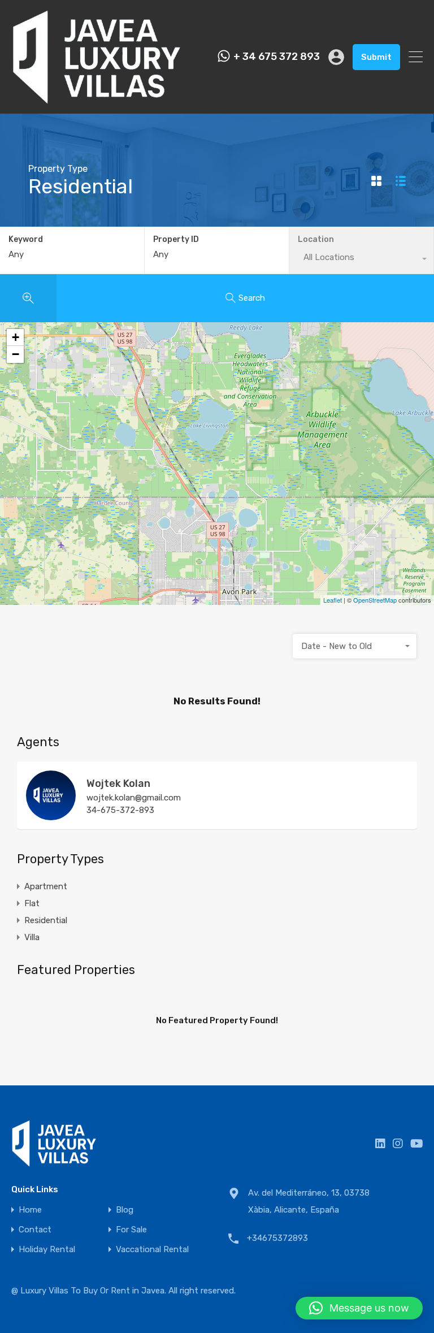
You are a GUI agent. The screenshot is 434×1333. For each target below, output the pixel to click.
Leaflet (332, 599)
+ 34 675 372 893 (276, 57)
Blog (124, 1210)
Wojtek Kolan (118, 783)
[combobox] (355, 646)
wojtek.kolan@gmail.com (133, 798)
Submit (376, 57)
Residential (45, 920)
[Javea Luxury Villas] (97, 100)
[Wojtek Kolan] (51, 815)
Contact (35, 1230)
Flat (32, 903)
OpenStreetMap (375, 599)
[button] (359, 1308)
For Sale (131, 1230)
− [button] (15, 354)
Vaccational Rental (152, 1249)
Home (30, 1210)
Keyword (25, 239)
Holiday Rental (47, 1249)
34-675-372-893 (120, 810)
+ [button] (15, 337)
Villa (32, 937)
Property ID (176, 239)
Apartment (45, 886)
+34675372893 (277, 1238)
